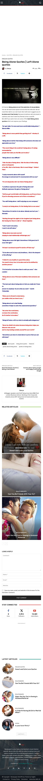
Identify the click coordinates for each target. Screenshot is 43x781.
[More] (29, 73)
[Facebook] (8, 768)
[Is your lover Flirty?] (8, 725)
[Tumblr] (29, 768)
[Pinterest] (24, 768)
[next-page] (6, 543)
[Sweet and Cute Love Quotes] (21, 431)
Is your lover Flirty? (22, 726)
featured (31, 343)
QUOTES (9, 55)
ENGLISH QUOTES (18, 55)
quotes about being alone (10, 346)
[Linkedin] (19, 768)
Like (8, 609)
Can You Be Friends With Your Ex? (21, 494)
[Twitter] (35, 768)
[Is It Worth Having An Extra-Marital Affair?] (8, 710)
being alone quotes (21, 343)
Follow (21, 609)
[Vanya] (3, 68)
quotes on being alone (25, 346)
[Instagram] (14, 768)
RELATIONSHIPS (21, 491)
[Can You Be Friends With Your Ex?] (21, 475)
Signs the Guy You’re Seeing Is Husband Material (22, 536)
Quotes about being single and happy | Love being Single (32, 369)
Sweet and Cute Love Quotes (21, 451)
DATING (17, 723)
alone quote (11, 343)
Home (4, 55)
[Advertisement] (21, 29)
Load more (21, 734)
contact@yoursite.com (25, 763)
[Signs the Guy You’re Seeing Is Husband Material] (21, 518)
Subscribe (35, 609)
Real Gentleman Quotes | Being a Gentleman (10, 368)
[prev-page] (3, 543)
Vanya (9, 68)
